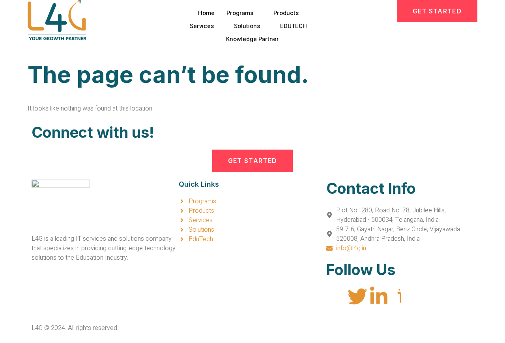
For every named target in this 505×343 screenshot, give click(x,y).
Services (202, 26)
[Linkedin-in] (379, 296)
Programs (239, 13)
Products (286, 13)
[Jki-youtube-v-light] (400, 296)
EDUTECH (293, 26)
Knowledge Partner (252, 39)
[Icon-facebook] (336, 296)
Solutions (247, 26)
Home (206, 13)
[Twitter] (357, 296)
